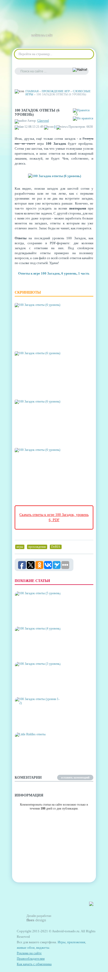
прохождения (37, 547)
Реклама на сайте (29, 953)
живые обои (26, 948)
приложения (76, 942)
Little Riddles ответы (35, 759)
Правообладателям (31, 959)
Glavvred (43, 121)
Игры (62, 942)
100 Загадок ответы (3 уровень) (34, 687)
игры (20, 547)
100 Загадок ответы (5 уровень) (34, 616)
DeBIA (55, 547)
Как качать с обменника (34, 964)
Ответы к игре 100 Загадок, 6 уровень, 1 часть (53, 273)
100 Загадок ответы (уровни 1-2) (32, 722)
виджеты (42, 948)
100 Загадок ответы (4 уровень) (34, 651)
